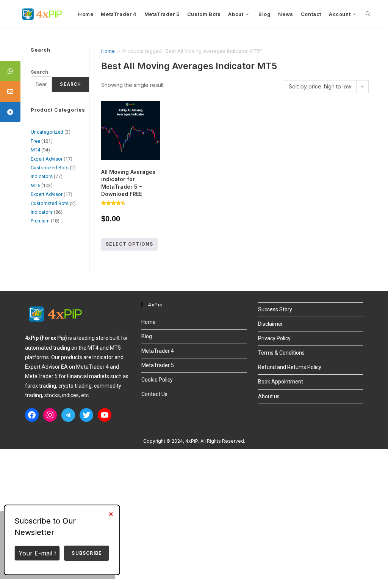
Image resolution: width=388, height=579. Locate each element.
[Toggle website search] (368, 14)
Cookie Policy (157, 380)
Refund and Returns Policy (289, 367)
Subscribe (87, 553)
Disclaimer (270, 324)
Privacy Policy (274, 338)
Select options (129, 244)
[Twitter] (86, 415)
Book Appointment (280, 382)
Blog (146, 336)
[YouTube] (104, 415)
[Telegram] (68, 415)
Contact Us (154, 394)
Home (108, 51)
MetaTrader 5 (157, 365)
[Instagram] (50, 415)
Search (39, 72)
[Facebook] (32, 415)
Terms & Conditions (281, 353)
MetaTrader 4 (157, 351)
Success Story (275, 309)
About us (269, 396)
